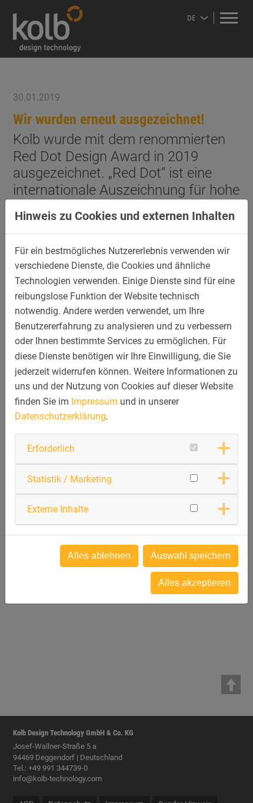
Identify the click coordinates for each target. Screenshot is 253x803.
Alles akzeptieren (194, 583)
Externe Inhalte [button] (57, 509)
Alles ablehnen (99, 556)
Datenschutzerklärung (60, 416)
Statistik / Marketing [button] (69, 479)
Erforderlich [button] (51, 448)
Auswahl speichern (191, 556)
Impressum (94, 401)
